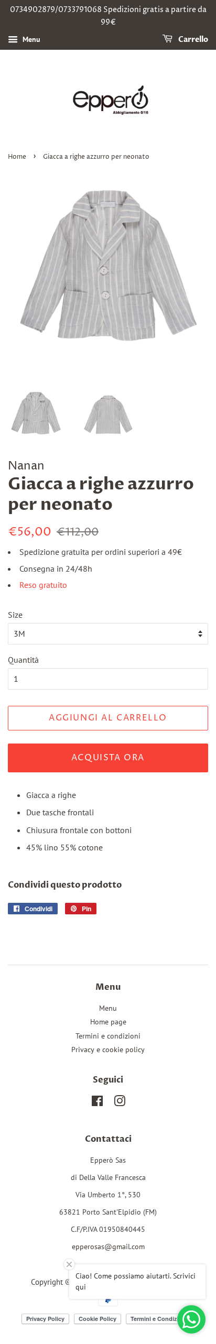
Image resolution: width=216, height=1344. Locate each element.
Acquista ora (108, 757)
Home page (108, 1021)
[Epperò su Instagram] (119, 1103)
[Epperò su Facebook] (97, 1103)
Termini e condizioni (108, 1036)
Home (17, 156)
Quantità (23, 659)
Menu (30, 39)
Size (15, 614)
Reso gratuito (43, 585)
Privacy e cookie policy (108, 1049)
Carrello (192, 40)
